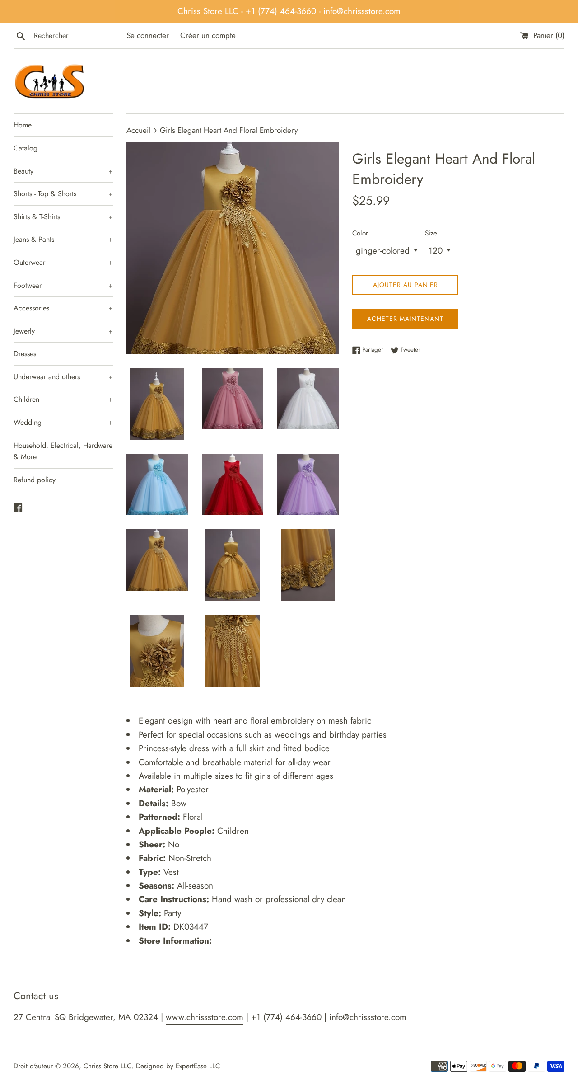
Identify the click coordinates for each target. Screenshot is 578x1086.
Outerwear (63, 262)
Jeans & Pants (63, 239)
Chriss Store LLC (107, 1066)
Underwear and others (63, 376)
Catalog (25, 148)
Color (360, 233)
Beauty (63, 171)
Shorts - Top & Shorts (63, 193)
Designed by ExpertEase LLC (178, 1066)
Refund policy (35, 480)
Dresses (25, 353)
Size (431, 233)
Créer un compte (208, 35)
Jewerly (63, 331)
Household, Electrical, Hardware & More (63, 451)
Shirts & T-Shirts (63, 217)
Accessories (63, 308)
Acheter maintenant (405, 318)
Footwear (63, 285)
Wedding (63, 422)
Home (23, 125)
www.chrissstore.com (204, 1017)
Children (63, 399)
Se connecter (147, 35)
